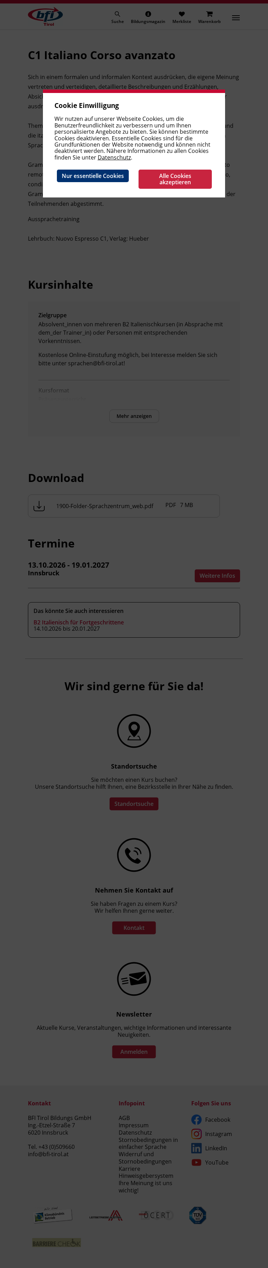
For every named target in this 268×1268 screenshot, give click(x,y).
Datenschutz (114, 157)
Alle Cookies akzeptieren (175, 179)
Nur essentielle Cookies (93, 176)
